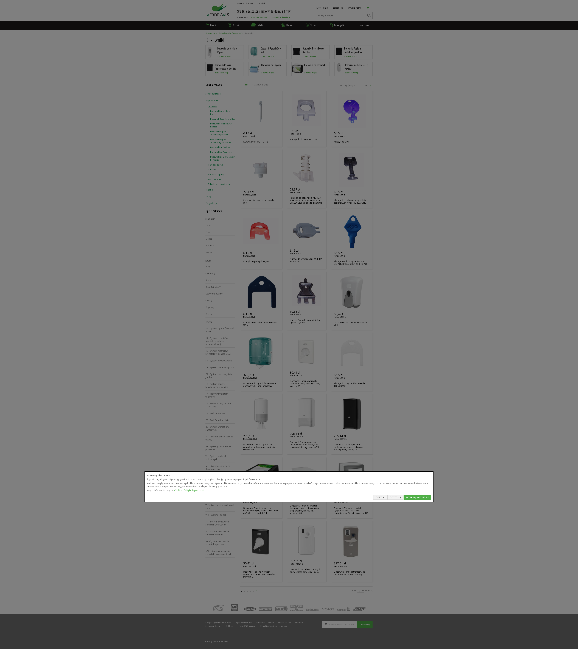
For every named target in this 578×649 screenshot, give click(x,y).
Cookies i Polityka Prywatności (189, 490)
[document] (289, 486)
